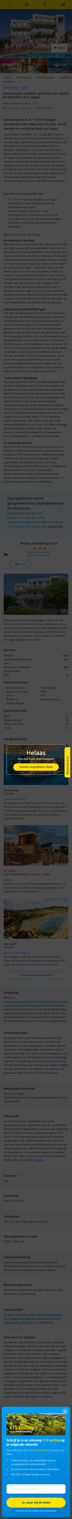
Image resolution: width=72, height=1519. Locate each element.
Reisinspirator (67, 765)
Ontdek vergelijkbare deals (36, 767)
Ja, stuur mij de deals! (36, 1502)
